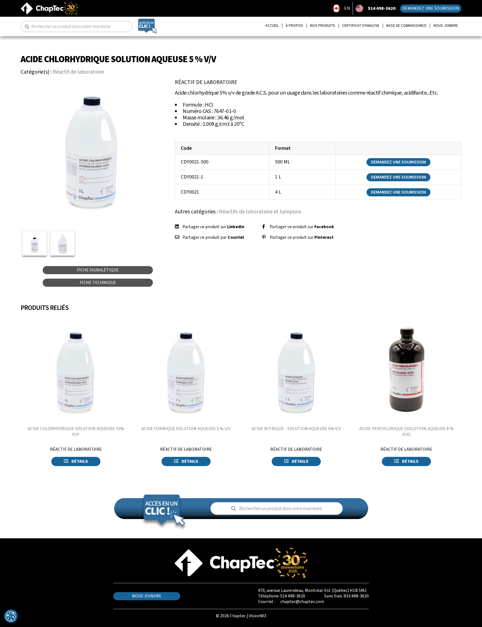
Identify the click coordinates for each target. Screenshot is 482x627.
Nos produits (322, 25)
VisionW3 (257, 616)
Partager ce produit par (213, 237)
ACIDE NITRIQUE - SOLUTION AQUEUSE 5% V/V (296, 429)
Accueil (272, 25)
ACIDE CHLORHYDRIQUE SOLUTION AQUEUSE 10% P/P (76, 432)
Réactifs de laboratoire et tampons (260, 212)
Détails (79, 461)
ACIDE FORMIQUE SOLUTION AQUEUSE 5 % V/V (185, 429)
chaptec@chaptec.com (302, 602)
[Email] (177, 237)
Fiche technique (98, 282)
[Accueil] (49, 4)
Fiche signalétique (98, 270)
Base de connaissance (406, 25)
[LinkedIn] (177, 227)
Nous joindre (445, 25)
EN (347, 8)
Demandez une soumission (430, 8)
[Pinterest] (264, 237)
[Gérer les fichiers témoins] (11, 616)
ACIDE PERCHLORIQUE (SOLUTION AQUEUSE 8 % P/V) (406, 432)
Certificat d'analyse (360, 25)
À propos (294, 25)
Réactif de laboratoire (78, 72)
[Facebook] (263, 227)
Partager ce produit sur (213, 227)
